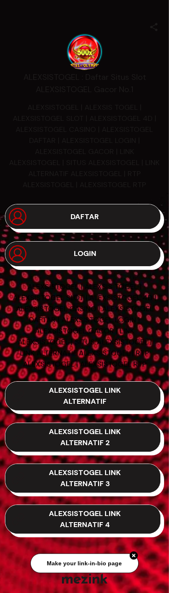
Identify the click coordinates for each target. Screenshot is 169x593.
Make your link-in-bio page (84, 564)
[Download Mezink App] (84, 578)
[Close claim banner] (134, 556)
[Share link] (154, 26)
